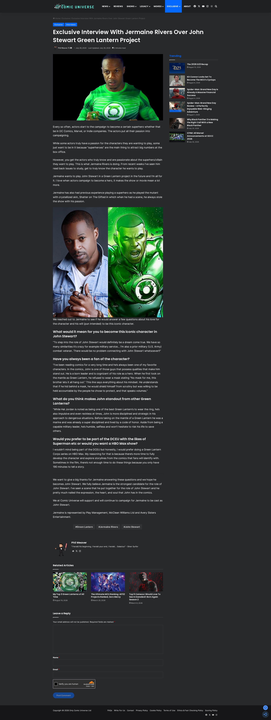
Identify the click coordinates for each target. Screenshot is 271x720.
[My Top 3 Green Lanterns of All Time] (70, 581)
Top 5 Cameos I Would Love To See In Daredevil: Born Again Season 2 (144, 597)
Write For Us (119, 710)
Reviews (118, 6)
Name (56, 657)
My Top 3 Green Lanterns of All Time (68, 595)
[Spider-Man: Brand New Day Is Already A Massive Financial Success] (177, 93)
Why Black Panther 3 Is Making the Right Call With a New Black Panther (202, 122)
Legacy (144, 6)
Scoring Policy (211, 710)
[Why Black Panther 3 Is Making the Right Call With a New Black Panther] (177, 123)
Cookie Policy (155, 710)
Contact (130, 710)
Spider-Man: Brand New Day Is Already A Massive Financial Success (202, 92)
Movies (157, 6)
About (187, 6)
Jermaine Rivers (109, 526)
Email (56, 669)
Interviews (71, 24)
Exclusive (172, 6)
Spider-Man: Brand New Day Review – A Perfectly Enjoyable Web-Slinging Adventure (201, 107)
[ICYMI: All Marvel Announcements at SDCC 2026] (177, 137)
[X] (76, 551)
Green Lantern (85, 526)
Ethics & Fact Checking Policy (190, 710)
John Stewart (132, 526)
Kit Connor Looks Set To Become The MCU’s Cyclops (201, 78)
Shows (130, 6)
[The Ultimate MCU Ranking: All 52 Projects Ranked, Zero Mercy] (108, 581)
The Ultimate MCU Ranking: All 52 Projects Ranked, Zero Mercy (108, 595)
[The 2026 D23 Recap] (177, 68)
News (105, 6)
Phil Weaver (63, 48)
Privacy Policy (142, 710)
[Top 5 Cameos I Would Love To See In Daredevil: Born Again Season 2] (146, 581)
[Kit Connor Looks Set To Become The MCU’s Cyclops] (177, 80)
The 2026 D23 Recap (197, 64)
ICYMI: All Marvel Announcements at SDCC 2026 (200, 136)
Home (57, 18)
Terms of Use (169, 710)
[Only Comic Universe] (74, 6)
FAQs (109, 710)
